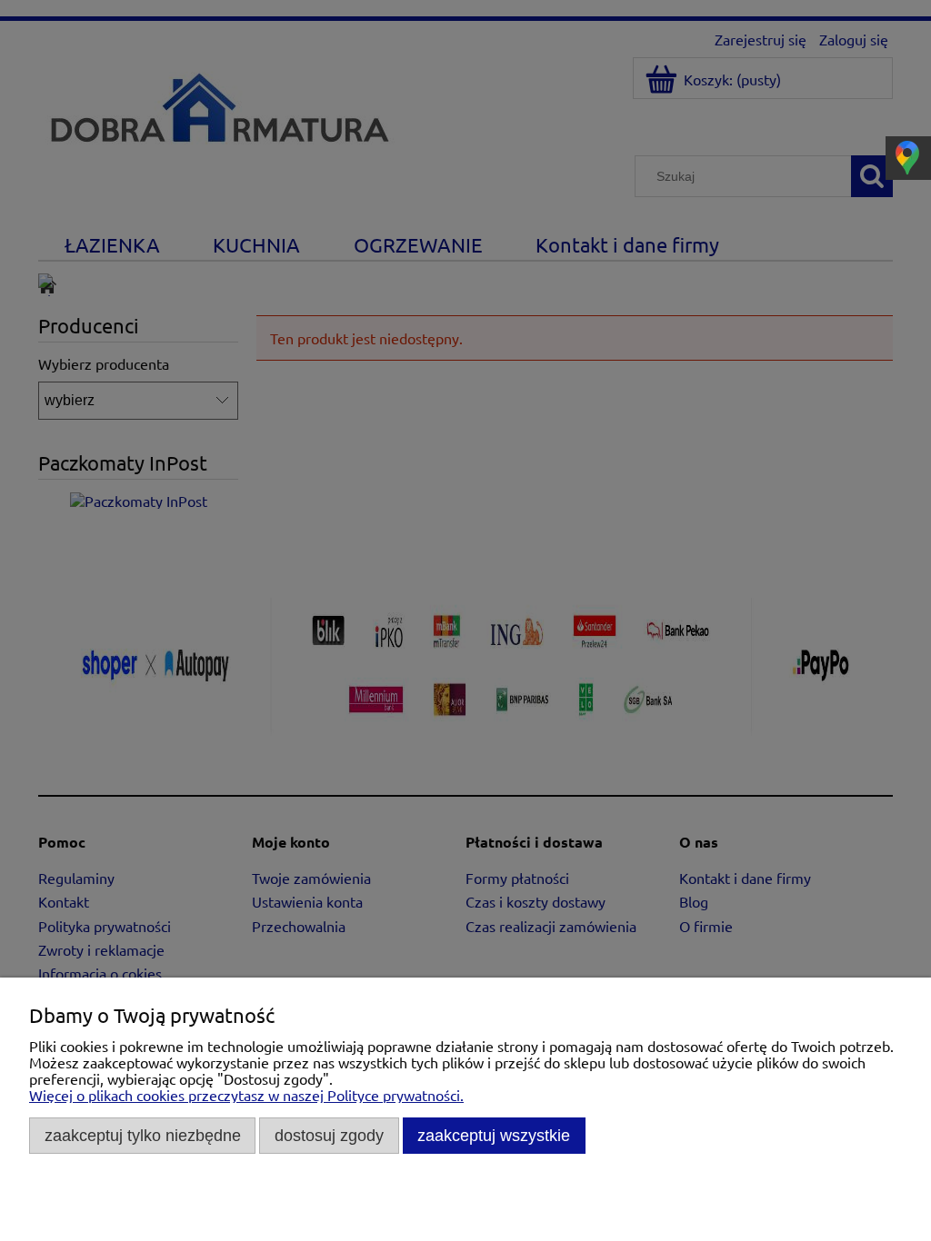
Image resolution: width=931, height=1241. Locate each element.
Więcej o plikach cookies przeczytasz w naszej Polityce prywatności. (246, 1095)
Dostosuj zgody (329, 1135)
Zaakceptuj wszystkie (493, 1135)
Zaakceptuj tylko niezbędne (143, 1135)
